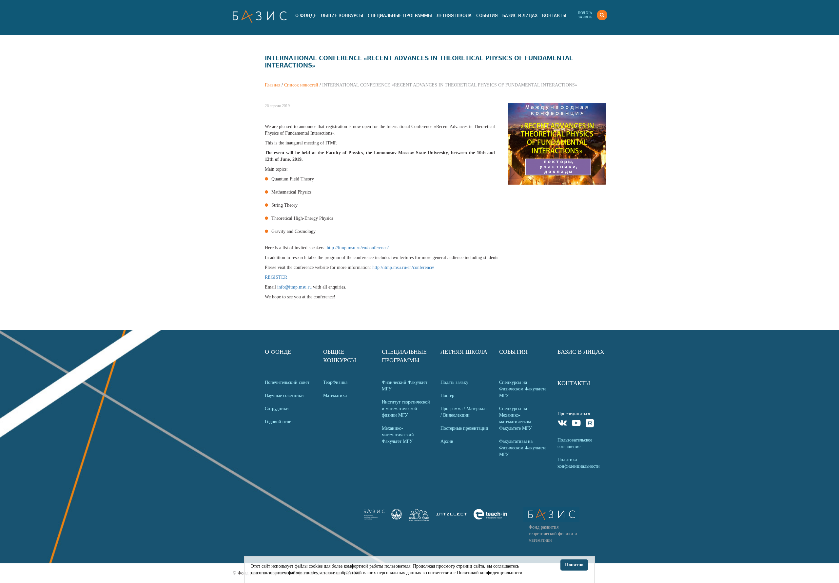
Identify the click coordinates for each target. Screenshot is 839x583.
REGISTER (276, 277)
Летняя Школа (454, 15)
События (487, 15)
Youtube (576, 424)
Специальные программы (400, 15)
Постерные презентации (464, 428)
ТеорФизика (335, 382)
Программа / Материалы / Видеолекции (464, 412)
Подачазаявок (585, 15)
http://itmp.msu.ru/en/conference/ (358, 247)
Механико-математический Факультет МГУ (398, 435)
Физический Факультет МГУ (404, 385)
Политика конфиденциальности (578, 463)
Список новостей (301, 85)
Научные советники (284, 395)
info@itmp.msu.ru (294, 287)
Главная (272, 85)
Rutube (590, 424)
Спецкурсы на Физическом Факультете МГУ (522, 389)
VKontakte (562, 424)
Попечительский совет (287, 382)
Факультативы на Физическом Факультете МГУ (522, 448)
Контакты (554, 15)
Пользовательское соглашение (574, 443)
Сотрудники (277, 408)
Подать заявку (454, 382)
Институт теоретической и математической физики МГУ (406, 409)
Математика (335, 395)
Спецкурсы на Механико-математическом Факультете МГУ (515, 418)
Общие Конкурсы (342, 15)
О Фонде (305, 15)
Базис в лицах (519, 15)
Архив (446, 441)
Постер (447, 395)
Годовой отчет (279, 421)
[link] (396, 518)
